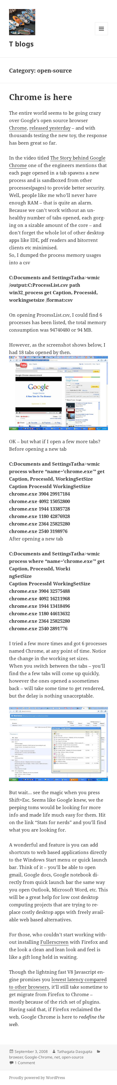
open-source (73, 1057)
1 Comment (25, 1062)
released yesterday (50, 128)
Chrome (18, 128)
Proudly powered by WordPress (37, 1077)
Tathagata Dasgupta (74, 1051)
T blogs (21, 43)
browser (16, 1057)
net (57, 1057)
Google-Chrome (38, 1057)
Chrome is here (40, 97)
